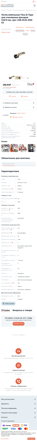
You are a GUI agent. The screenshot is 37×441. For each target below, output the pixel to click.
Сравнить (25, 96)
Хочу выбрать (5, 438)
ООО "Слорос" (22, 113)
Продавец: (13, 113)
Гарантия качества (18, 370)
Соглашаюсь (31, 438)
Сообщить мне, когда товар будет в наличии (19, 92)
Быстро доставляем (18, 356)
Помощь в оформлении (18, 386)
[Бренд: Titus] (30, 84)
